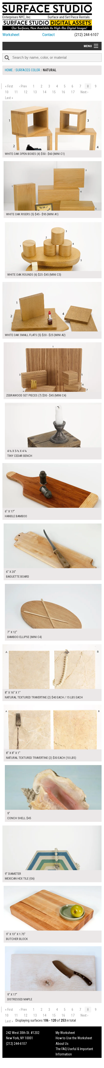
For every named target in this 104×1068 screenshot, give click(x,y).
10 (6, 92)
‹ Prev (23, 86)
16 (63, 92)
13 (35, 92)
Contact (48, 34)
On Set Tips (63, 1065)
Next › (84, 92)
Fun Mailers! (64, 1060)
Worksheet (10, 34)
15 (54, 92)
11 (16, 92)
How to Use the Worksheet (74, 1038)
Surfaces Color (27, 70)
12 (25, 92)
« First (9, 86)
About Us (62, 1044)
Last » (9, 98)
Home (9, 70)
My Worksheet (65, 1033)
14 (44, 92)
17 (72, 92)
